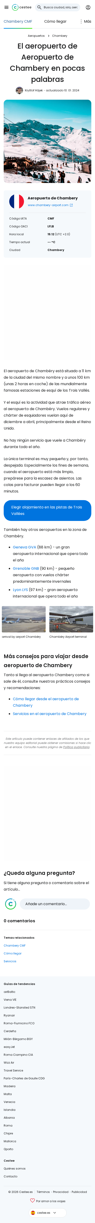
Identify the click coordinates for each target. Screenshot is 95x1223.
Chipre (8, 1133)
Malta (8, 1094)
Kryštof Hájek (34, 90)
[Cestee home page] (21, 7)
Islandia (9, 1110)
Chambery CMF (18, 21)
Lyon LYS (20, 589)
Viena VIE (10, 1000)
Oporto (8, 1149)
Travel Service (13, 1070)
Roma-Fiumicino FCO (19, 1023)
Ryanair (9, 1015)
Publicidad (79, 1192)
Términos (43, 1192)
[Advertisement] (47, 312)
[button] (6, 7)
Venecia (9, 1102)
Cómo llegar (55, 21)
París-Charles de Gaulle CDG (24, 1078)
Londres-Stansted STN (19, 1007)
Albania (9, 1118)
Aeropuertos (36, 36)
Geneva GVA (24, 547)
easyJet (9, 1047)
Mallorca (10, 1141)
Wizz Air (9, 1063)
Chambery (59, 36)
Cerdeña (10, 1031)
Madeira (9, 1086)
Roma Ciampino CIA (18, 1055)
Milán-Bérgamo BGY (18, 1039)
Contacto (10, 1176)
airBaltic (9, 992)
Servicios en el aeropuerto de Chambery (49, 713)
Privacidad (60, 1192)
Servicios (10, 961)
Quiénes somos (15, 1168)
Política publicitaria (76, 747)
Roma (8, 1125)
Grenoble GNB (26, 568)
